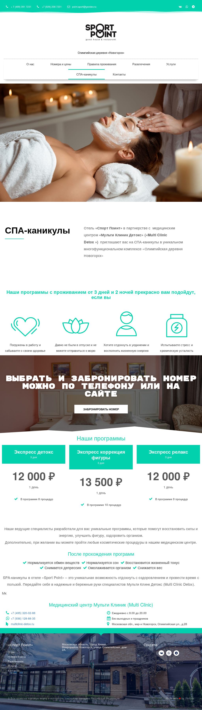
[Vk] (180, 6)
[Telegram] (193, 6)
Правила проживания (101, 64)
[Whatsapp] (187, 6)
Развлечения (141, 64)
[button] (101, 409)
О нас (30, 64)
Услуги (171, 64)
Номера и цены (60, 64)
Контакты (119, 74)
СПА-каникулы (86, 74)
